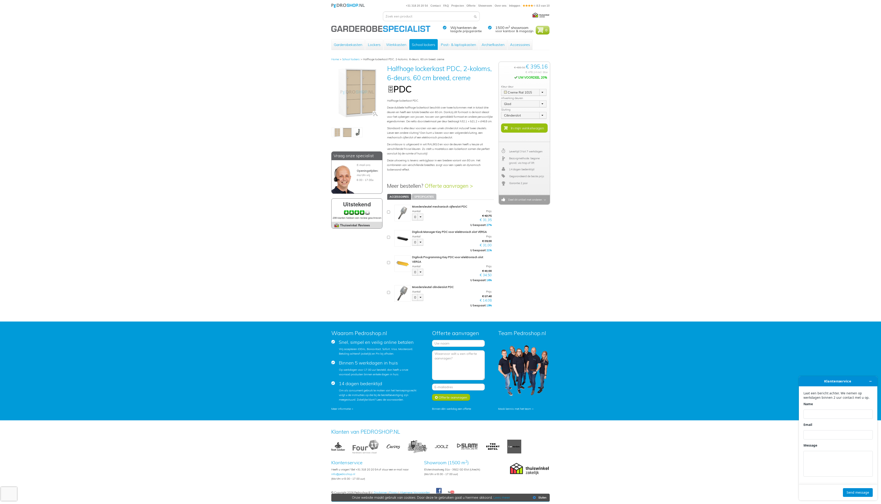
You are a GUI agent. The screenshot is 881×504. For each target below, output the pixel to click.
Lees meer (501, 497)
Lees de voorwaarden (389, 399)
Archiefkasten (493, 44)
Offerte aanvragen (452, 397)
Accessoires (520, 44)
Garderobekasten (348, 44)
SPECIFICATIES (424, 196)
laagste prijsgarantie (466, 31)
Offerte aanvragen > (449, 185)
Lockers (374, 44)
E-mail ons (364, 165)
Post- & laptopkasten (458, 44)
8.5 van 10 (543, 5)
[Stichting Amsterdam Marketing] (514, 446)
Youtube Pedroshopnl (451, 492)
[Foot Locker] (338, 446)
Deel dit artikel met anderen (524, 199)
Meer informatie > (342, 408)
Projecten (457, 5)
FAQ (446, 5)
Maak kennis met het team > (516, 408)
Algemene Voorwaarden (415, 492)
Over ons (501, 5)
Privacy (393, 492)
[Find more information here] (838, 438)
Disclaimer (380, 492)
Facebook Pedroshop (439, 490)
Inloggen (514, 5)
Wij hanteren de (463, 27)
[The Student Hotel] (493, 446)
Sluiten (542, 497)
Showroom (485, 5)
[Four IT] (366, 446)
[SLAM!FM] (467, 446)
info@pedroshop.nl (343, 474)
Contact (435, 5)
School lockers (423, 44)
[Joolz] (442, 446)
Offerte (471, 5)
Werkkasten (396, 44)
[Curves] (393, 446)
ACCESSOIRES (399, 196)
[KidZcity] (417, 446)
